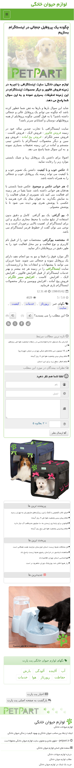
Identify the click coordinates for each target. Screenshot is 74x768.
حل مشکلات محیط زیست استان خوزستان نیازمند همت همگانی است (40, 547)
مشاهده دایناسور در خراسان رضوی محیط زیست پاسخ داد (44, 552)
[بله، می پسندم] (30, 316)
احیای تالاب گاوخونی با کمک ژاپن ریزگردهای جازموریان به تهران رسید (39, 512)
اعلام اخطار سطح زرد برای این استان (52, 361)
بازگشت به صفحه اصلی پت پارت (27, 700)
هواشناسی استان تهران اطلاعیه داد (53, 558)
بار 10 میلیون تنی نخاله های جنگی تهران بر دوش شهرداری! (43, 351)
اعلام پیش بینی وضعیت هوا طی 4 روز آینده (49, 356)
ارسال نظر (58, 432)
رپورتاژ (45, 303)
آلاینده (53, 671)
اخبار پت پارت (36, 694)
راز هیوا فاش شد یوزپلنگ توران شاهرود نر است (47, 563)
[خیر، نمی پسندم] (12, 316)
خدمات (30, 303)
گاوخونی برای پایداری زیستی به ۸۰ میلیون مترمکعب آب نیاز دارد (41, 523)
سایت (62, 307)
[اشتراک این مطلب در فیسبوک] (21, 323)
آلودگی (39, 671)
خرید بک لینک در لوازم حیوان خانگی (55, 764)
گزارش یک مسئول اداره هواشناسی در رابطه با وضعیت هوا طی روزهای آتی (38, 343)
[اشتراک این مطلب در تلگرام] (28, 323)
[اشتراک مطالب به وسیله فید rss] (8, 323)
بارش (27, 671)
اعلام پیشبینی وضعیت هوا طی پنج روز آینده (49, 529)
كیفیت (15, 303)
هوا (34, 677)
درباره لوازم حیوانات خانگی (60, 754)
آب (63, 671)
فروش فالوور (53, 132)
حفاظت (59, 677)
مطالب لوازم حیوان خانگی (60, 759)
